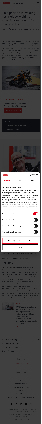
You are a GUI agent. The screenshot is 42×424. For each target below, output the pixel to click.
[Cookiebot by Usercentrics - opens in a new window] (29, 175)
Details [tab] (20, 180)
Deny (20, 247)
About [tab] (33, 180)
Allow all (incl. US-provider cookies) (20, 241)
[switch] (35, 220)
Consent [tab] (7, 180)
